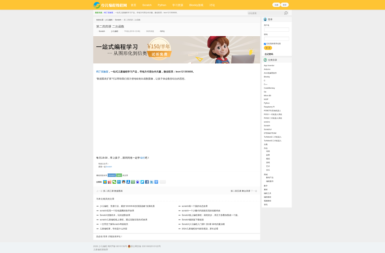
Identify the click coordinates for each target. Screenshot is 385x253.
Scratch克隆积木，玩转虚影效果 (115, 214)
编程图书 (269, 181)
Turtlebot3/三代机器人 (273, 140)
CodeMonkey (269, 88)
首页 (133, 5)
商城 (266, 174)
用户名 (266, 25)
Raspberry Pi (269, 106)
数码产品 (269, 177)
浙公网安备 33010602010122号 (146, 246)
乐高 (266, 144)
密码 (266, 34)
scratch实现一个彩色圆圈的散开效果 (117, 210)
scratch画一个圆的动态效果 (195, 205)
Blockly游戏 (196, 5)
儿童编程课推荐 (100, 249)
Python (162, 5)
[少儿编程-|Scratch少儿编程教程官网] (110, 5)
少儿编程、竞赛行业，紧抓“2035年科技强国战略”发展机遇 (127, 205)
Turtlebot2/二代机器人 (273, 136)
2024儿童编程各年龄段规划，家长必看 (200, 228)
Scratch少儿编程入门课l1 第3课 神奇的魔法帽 (203, 223)
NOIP (266, 99)
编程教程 (267, 197)
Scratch (147, 5)
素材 (266, 189)
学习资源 (177, 5)
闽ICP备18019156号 (117, 246)
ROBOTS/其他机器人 (272, 110)
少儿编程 (108, 19)
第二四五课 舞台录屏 (240, 190)
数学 (266, 185)
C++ (265, 84)
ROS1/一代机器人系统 (273, 114)
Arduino (267, 69)
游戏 (268, 162)
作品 (266, 148)
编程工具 (267, 193)
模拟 (268, 158)
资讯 (266, 204)
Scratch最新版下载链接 (193, 219)
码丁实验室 (108, 12)
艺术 (268, 166)
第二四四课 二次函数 (110, 26)
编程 (142, 157)
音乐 (268, 170)
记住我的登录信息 (273, 43)
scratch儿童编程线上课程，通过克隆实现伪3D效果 (123, 219)
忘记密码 (269, 53)
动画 (268, 151)
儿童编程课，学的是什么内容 (113, 228)
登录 (284, 4)
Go (265, 91)
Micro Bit (267, 95)
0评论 (162, 31)
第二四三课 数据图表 (113, 190)
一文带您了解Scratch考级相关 (114, 223)
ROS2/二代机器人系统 (273, 118)
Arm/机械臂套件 (270, 73)
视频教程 (267, 200)
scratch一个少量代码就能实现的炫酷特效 (201, 210)
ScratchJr (268, 129)
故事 (268, 154)
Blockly (267, 76)
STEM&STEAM (270, 133)
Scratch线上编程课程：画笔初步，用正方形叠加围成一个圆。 (211, 214)
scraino (267, 121)
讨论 (212, 5)
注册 (276, 4)
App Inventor (269, 65)
